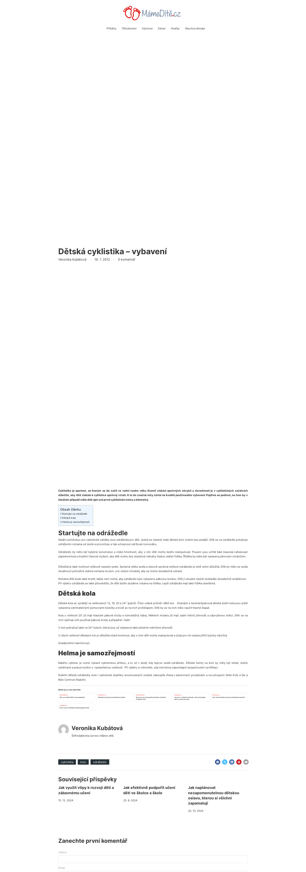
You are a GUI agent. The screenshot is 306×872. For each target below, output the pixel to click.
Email (61, 868)
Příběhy (111, 28)
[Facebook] (217, 762)
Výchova (147, 28)
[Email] (246, 762)
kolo (83, 762)
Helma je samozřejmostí (75, 522)
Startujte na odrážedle (74, 513)
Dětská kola (69, 517)
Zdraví (162, 28)
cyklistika (67, 762)
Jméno (62, 852)
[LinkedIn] (231, 762)
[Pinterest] (239, 762)
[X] (224, 762)
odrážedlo (100, 762)
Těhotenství (129, 28)
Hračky (175, 28)
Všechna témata (195, 28)
